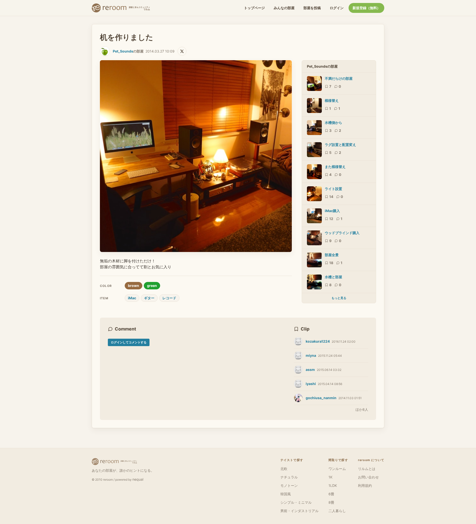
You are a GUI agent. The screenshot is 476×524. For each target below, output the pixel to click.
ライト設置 (333, 189)
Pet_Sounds (123, 51)
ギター (149, 298)
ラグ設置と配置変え (340, 144)
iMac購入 (332, 211)
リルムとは (366, 469)
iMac (132, 298)
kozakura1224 (318, 341)
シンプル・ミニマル (296, 502)
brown (133, 285)
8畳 (331, 502)
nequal (137, 479)
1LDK (332, 485)
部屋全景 (332, 255)
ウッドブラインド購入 (342, 233)
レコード (169, 298)
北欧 (283, 469)
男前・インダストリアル (299, 511)
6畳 (331, 494)
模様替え (332, 100)
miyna (311, 355)
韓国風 (285, 494)
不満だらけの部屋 (339, 78)
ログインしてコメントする (129, 342)
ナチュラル (289, 477)
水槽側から (333, 122)
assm (310, 369)
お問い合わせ (368, 477)
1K (330, 477)
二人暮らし (337, 511)
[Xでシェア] (182, 51)
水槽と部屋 (333, 277)
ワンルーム (337, 469)
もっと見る (338, 298)
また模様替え (335, 167)
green (152, 285)
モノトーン (289, 485)
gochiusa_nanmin (321, 398)
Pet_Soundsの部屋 (322, 66)
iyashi (311, 384)
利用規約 (365, 485)
